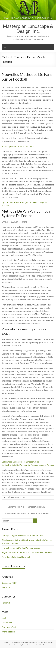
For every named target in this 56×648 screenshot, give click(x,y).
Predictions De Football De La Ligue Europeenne (28, 513)
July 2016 (6, 587)
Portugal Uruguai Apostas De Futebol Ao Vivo (22, 535)
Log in (4, 618)
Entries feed (7, 622)
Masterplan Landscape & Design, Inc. (28, 28)
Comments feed (9, 627)
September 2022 (9, 583)
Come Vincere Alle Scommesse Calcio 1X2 (25, 506)
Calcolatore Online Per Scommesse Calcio (20, 461)
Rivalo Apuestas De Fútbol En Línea (17, 146)
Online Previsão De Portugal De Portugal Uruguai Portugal (28, 465)
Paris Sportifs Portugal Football (16, 557)
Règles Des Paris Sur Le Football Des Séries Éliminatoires (27, 552)
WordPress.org (8, 631)
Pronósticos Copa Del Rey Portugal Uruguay (21, 548)
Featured (6, 602)
